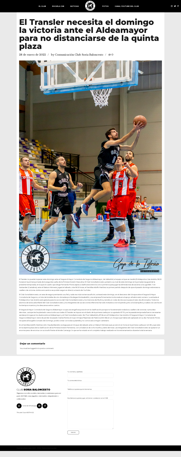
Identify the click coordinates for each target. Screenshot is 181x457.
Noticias (74, 6)
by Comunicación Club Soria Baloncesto (77, 54)
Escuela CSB (58, 6)
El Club (42, 6)
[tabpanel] (90, 167)
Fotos (105, 6)
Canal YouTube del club (127, 6)
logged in (34, 348)
